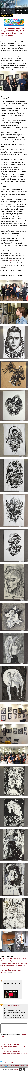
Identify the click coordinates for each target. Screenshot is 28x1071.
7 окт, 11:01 (12, 982)
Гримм (6, 982)
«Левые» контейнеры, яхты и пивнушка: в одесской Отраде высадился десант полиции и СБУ (21, 11)
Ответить (6, 1001)
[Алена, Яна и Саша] (14, 91)
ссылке (10, 260)
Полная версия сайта (4, 1065)
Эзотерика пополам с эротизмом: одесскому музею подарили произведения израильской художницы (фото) (13, 960)
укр (23, 15)
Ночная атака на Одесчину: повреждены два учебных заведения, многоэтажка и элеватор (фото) (7, 11)
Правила (23, 1034)
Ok (20, 1069)
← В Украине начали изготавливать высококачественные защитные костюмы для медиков (12, 1046)
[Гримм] (1, 982)
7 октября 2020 (4, 38)
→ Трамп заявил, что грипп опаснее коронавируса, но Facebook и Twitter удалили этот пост (13, 1053)
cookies (16, 1069)
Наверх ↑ (4, 1036)
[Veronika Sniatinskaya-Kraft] (1, 1005)
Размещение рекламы (14, 1065)
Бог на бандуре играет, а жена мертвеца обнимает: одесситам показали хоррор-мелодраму (11, 970)
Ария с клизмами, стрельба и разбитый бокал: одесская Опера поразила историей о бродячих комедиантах (13, 965)
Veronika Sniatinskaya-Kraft (11, 1005)
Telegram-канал (10, 1066)
